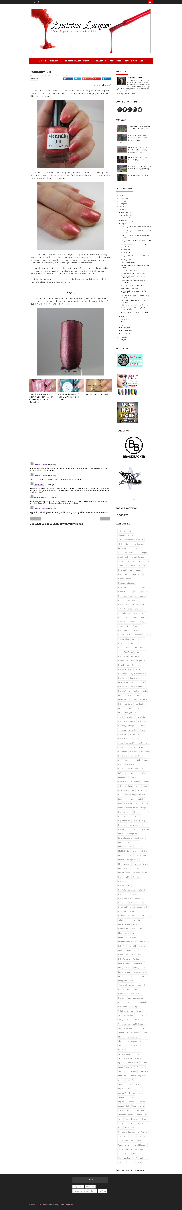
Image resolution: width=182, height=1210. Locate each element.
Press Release (138, 963)
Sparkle (121, 1063)
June (123, 319)
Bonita (144, 592)
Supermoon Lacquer (126, 1102)
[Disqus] (70, 432)
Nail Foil (132, 881)
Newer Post (36, 519)
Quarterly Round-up (126, 985)
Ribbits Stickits (136, 994)
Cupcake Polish (124, 648)
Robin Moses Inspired (135, 998)
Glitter (142, 730)
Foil (119, 704)
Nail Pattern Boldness (126, 890)
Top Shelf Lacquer (132, 1119)
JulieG (145, 786)
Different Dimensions (126, 661)
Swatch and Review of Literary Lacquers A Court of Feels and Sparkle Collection (41, 398)
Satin (129, 1020)
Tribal (144, 1119)
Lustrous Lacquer (135, 78)
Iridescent (135, 782)
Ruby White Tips (124, 1007)
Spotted (144, 1063)
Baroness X (122, 570)
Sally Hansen (123, 1011)
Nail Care (136, 877)
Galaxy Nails (140, 717)
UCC (120, 1128)
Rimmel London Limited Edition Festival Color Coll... (134, 245)
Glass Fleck (133, 730)
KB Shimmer (123, 790)
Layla (132, 799)
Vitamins (141, 1136)
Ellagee (135, 682)
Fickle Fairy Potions (125, 695)
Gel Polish (142, 721)
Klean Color (141, 790)
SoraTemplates (43, 1205)
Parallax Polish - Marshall (138, 175)
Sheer (145, 1032)
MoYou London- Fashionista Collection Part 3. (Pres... (136, 241)
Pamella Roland (124, 924)
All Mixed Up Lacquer (141, 561)
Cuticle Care (138, 648)
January (124, 333)
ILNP (142, 769)
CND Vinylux (141, 622)
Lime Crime (138, 812)
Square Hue (131, 1071)
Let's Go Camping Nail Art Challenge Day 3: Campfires (136, 227)
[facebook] (31, 2)
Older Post (105, 519)
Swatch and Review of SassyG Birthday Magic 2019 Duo (68, 397)
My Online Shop (124, 873)
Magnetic (135, 842)
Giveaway (122, 730)
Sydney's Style (124, 1106)
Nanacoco (133, 894)
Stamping (122, 1076)
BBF (131, 570)
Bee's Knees (138, 574)
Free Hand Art (140, 704)
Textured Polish (124, 1110)
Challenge (128, 609)
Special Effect (132, 1063)
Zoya (138, 1162)
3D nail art (140, 540)
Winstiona (137, 1154)
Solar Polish (139, 1058)
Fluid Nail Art (143, 700)
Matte (134, 851)
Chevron (138, 609)
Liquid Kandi (134, 816)
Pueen (135, 976)
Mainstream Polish (125, 847)
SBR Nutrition (139, 1020)
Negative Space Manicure (128, 903)
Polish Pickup (123, 955)
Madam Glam (123, 842)
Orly (120, 920)
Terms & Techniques (134, 61)
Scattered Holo (124, 1024)
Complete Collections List (77, 61)
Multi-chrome (123, 868)
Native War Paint (124, 898)
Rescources (115, 61)
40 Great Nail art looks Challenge (131, 544)
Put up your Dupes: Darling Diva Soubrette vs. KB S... (135, 301)
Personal (142, 929)
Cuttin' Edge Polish (125, 652)
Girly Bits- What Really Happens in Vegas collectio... (135, 266)
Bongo (137, 592)
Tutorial (121, 1123)
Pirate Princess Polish (126, 942)
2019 (121, 195)
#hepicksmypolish (125, 531)
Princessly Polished (139, 972)
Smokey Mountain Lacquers (129, 1054)
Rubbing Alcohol (139, 1002)
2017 (121, 201)
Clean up (143, 617)
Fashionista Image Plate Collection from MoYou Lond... (135, 277)
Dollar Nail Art (123, 665)
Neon (143, 903)
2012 (121, 340)
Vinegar (132, 1136)
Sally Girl (137, 1007)
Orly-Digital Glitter (127, 260)
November (125, 215)
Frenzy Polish (139, 708)
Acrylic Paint (123, 557)
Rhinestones (123, 994)
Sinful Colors (123, 1045)
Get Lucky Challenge (126, 726)
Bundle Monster (132, 600)
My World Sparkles (140, 873)
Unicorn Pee (129, 1128)
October (124, 218)
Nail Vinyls (122, 894)
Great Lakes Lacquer (136, 747)
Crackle (146, 635)
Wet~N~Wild (123, 1149)
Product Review (124, 976)
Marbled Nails (123, 851)
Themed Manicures (125, 1115)
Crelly (134, 639)
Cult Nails (133, 643)
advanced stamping (139, 557)
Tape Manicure (138, 1106)
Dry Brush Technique (138, 674)
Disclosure (55, 61)
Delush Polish (135, 656)
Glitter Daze (122, 734)
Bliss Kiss (140, 587)
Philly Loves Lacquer (126, 933)
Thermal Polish (141, 1115)
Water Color (123, 1141)
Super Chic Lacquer (126, 1097)
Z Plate (131, 1162)
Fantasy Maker (124, 691)
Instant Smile (123, 782)
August (124, 224)
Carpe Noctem (139, 604)
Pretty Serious (139, 968)
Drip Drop (138, 669)
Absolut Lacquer (140, 553)
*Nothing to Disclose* (102, 85)
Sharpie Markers (133, 1032)
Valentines (122, 1136)
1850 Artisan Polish (125, 540)
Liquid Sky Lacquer (140, 821)
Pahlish (127, 920)
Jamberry (145, 782)
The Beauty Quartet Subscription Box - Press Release (134, 309)
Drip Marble (122, 674)
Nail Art (127, 877)
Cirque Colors (123, 617)
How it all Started (125, 769)
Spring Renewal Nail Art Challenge (131, 1067)
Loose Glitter (144, 829)
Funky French (130, 713)
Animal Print (122, 566)
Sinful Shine (135, 1045)
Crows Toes (122, 643)
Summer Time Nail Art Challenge (130, 1093)
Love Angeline (131, 834)
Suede (136, 1084)
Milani (141, 860)
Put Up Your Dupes (125, 981)
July (123, 316)
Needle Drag (139, 898)
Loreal (120, 834)
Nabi (120, 877)
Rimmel (121, 998)
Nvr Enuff (140, 916)
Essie (143, 682)
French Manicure (124, 708)
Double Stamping (125, 669)
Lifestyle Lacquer (125, 812)
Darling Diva (123, 656)
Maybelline (143, 851)
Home (43, 61)
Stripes (121, 1080)
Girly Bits (140, 726)
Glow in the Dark (140, 738)
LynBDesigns (139, 838)
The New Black (138, 1110)
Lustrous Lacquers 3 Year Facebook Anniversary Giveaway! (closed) (139, 150)
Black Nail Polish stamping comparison (134, 312)
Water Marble (123, 1145)
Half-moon (134, 751)
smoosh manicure (125, 1058)
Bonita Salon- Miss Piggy (129, 288)
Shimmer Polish (134, 1037)
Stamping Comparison (137, 1076)
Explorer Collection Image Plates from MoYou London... (134, 292)
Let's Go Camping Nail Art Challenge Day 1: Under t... (136, 236)
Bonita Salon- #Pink (127, 263)
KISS (132, 790)
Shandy (121, 1032)
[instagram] (38, 2)
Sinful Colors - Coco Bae (97, 394)
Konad (121, 795)
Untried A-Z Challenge (126, 1132)
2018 (121, 198)
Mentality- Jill (125, 252)
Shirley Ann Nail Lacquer (127, 1041)
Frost (120, 713)
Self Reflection (138, 1024)
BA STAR (142, 566)
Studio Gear (131, 1080)
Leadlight (140, 799)
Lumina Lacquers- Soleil (129, 270)
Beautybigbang (124, 574)
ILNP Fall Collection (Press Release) (133, 273)
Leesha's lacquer (125, 803)
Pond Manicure (124, 963)
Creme (142, 639)
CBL (119, 609)
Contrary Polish (124, 635)
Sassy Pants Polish (125, 1015)
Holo (120, 764)
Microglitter (131, 860)
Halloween (145, 751)
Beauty (139, 570)
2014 (121, 210)
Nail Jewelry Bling (125, 885)
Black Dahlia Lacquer (126, 583)
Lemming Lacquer (142, 803)
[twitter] (34, 2)
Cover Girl (137, 635)
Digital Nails (141, 661)
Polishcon (136, 959)
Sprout (121, 1071)
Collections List (124, 626)
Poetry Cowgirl (143, 942)
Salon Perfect (136, 1011)
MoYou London (124, 864)
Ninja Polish (122, 911)
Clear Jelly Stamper (126, 622)
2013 (121, 337)
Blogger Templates (66, 1205)
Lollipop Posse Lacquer (127, 829)
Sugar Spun (136, 1089)
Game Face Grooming (126, 721)
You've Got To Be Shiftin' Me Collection (132, 1158)
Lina (147, 812)
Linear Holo (122, 816)
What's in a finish (137, 1149)
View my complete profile (126, 94)
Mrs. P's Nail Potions (140, 864)
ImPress (121, 773)
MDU (120, 855)
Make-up (138, 847)
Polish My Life (132, 950)
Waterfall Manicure (139, 1145)
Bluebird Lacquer (125, 592)
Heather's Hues (135, 756)
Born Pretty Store (125, 596)
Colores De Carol (136, 630)
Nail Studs (141, 890)
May (123, 322)
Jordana (128, 786)
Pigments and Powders (127, 937)
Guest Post (122, 751)
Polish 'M (121, 946)
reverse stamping (125, 989)
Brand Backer (140, 596)
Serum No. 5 (142, 1028)
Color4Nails (122, 630)
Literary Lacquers (134, 825)
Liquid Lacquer (124, 821)
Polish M (121, 950)
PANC (135, 924)
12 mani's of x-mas (125, 535)
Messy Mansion (140, 855)
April (123, 325)
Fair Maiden (122, 687)
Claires (134, 617)
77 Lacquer (134, 548)
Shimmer (72, 75)
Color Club (137, 626)
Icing (136, 769)
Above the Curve (125, 553)
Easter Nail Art (123, 682)
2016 (121, 204)
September (125, 221)
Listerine (121, 825)
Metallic (121, 860)
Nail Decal (122, 881)
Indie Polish (57, 75)
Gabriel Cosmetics (125, 717)
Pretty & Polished (125, 968)
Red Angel (141, 985)
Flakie (133, 700)
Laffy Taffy (141, 795)
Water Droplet (136, 1141)
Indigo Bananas (136, 777)
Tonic (120, 1119)
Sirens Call (122, 1050)
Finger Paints (123, 700)
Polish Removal (124, 959)
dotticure (135, 665)
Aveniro (133, 566)
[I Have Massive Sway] (134, 500)
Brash (120, 600)
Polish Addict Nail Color (136, 946)
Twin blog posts (133, 1123)
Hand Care (122, 756)
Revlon (138, 989)
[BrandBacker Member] (134, 458)
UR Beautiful (142, 1132)
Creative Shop (123, 639)
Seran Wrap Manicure (126, 1028)
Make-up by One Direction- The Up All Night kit (134, 281)
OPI (148, 916)
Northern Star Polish (126, 916)
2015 (121, 207)
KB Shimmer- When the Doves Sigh (133, 285)
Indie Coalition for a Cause (137, 773)
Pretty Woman (124, 972)
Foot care (128, 704)
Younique (121, 1162)
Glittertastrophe (124, 738)
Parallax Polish (123, 929)
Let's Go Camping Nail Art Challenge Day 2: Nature (136, 232)
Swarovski (141, 1102)
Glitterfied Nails (136, 734)
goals (120, 743)
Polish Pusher (136, 955)
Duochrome (134, 678)
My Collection (99, 61)
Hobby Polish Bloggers (140, 760)
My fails (135, 868)
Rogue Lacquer (124, 1002)
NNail (132, 911)
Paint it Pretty (138, 920)
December (125, 212)
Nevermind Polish (125, 907)
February (124, 330)
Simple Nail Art (126, 249)
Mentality (65, 75)
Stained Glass (143, 1071)
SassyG (121, 1020)
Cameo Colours (124, 604)
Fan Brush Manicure (137, 687)
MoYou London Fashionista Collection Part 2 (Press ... (135, 256)
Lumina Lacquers (125, 838)
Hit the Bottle (123, 760)
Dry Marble (122, 678)
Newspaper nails (140, 907)
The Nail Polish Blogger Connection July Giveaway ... (135, 296)
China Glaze (123, 613)
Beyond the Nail (124, 579)
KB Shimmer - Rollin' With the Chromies (134, 305)
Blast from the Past (126, 587)
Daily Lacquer (140, 652)
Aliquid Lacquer (124, 561)
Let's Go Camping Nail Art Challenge (132, 808)
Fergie (144, 691)
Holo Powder (130, 764)
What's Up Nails (124, 1154)
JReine (137, 786)
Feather (136, 691)
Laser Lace (122, 799)
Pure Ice (144, 976)
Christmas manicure (138, 613)
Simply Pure (144, 1041)
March (123, 328)
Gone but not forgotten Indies (137, 743)
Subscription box (124, 1084)
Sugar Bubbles (124, 1089)
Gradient (121, 747)
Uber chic (145, 1123)
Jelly (120, 786)
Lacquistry (130, 795)
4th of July (122, 548)
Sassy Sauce (140, 1015)
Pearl (134, 929)
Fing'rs (138, 695)
